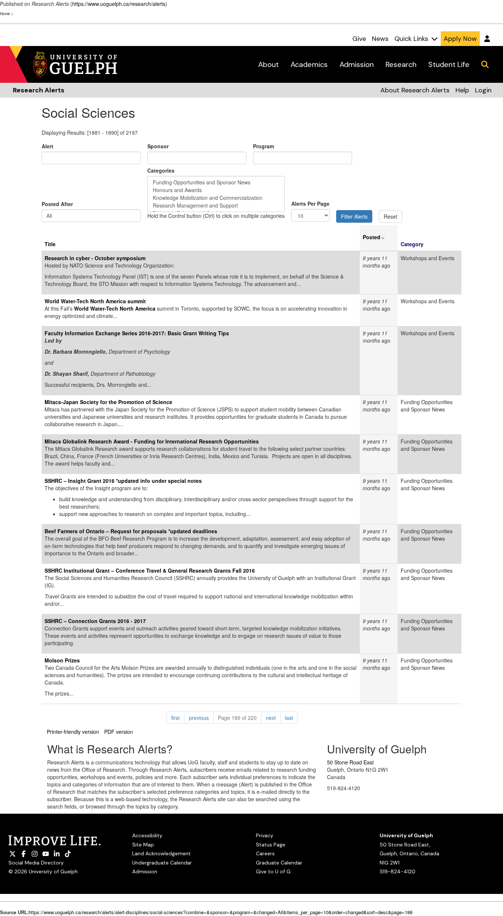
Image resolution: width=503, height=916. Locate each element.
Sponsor (158, 146)
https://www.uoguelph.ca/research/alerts (118, 3)
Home (5, 13)
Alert (47, 146)
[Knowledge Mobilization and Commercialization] (216, 198)
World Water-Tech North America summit (95, 301)
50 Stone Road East (350, 762)
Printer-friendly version (73, 731)
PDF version (118, 731)
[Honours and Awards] (216, 190)
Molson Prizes (62, 660)
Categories (161, 170)
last (291, 717)
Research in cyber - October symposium (95, 258)
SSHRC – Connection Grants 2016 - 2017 (95, 621)
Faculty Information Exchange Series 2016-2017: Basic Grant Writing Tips (137, 333)
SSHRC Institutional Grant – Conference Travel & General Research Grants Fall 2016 (150, 570)
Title (50, 244)
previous (201, 717)
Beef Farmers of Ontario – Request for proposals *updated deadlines (131, 531)
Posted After (57, 204)
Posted (371, 237)
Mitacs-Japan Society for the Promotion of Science (108, 402)
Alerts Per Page (310, 203)
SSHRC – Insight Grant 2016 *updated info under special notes (123, 480)
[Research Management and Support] (216, 205)
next (273, 717)
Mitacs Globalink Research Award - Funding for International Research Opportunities (152, 441)
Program (263, 146)
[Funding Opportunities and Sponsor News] (216, 182)
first (177, 717)
